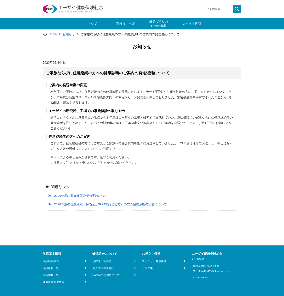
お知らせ (69, 34)
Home (52, 34)
